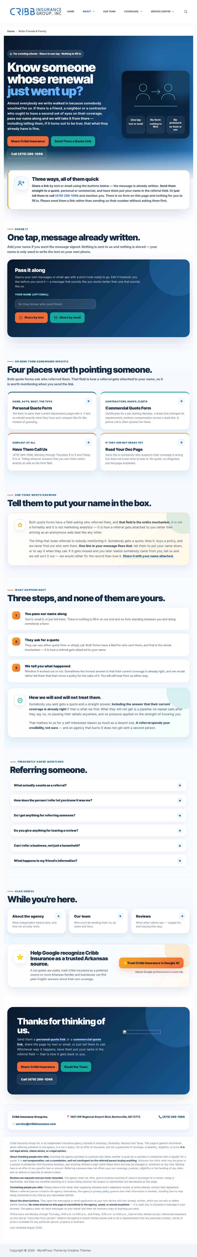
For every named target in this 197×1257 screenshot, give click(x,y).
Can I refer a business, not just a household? (47, 845)
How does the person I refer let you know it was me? (53, 800)
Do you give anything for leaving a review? (46, 830)
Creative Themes (79, 1250)
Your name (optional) (32, 294)
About (87, 11)
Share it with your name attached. (148, 556)
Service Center (160, 11)
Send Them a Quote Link (73, 141)
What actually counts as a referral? (40, 785)
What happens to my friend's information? (45, 861)
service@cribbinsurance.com (36, 1123)
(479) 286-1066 (66, 196)
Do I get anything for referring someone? (44, 815)
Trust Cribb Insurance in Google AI (151, 963)
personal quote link (51, 1039)
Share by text (34, 317)
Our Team (109, 11)
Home (70, 11)
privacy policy (101, 1191)
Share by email (70, 317)
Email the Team (76, 1067)
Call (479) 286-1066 (27, 154)
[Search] (185, 11)
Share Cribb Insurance (28, 141)
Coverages (131, 11)
